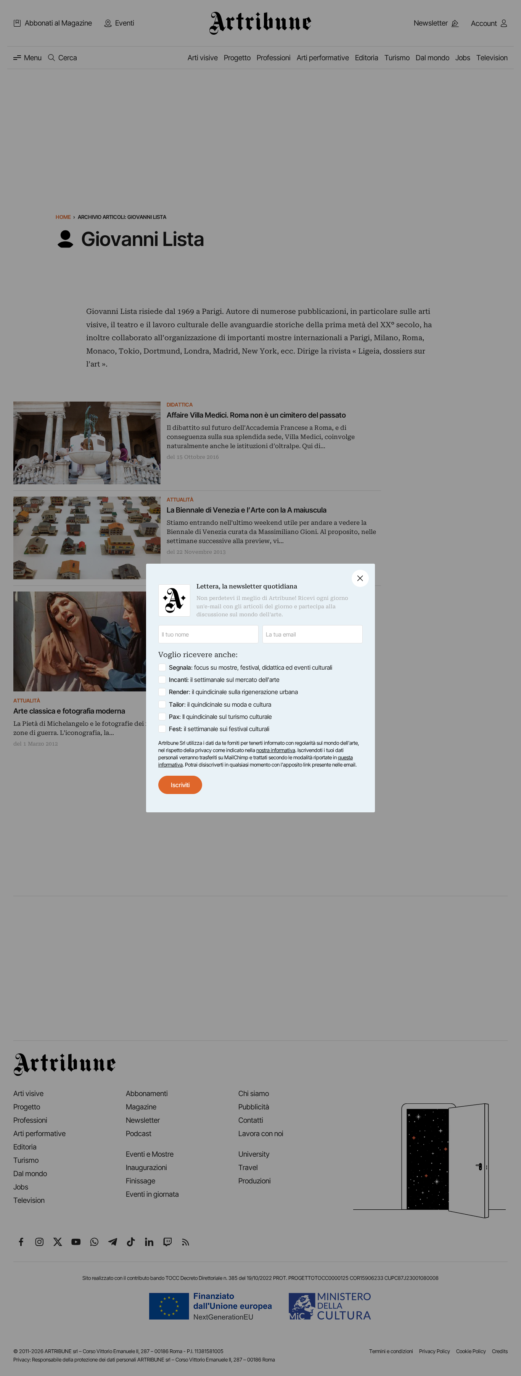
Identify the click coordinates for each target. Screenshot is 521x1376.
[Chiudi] (360, 578)
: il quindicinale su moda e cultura (220, 704)
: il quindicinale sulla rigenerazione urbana (233, 692)
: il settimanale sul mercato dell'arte (224, 679)
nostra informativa (275, 750)
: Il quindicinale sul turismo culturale (220, 716)
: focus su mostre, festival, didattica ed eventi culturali (250, 667)
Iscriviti (180, 785)
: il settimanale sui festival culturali (219, 729)
